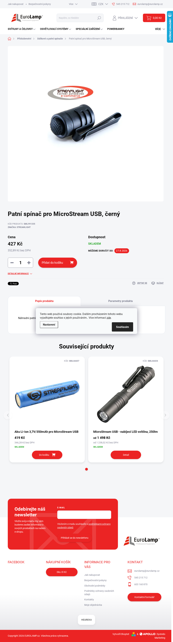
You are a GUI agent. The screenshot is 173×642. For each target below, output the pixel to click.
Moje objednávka (93, 605)
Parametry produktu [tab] (120, 301)
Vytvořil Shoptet (121, 634)
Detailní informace (18, 273)
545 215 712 (140, 577)
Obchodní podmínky (94, 585)
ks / (62, 572)
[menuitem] (22, 29)
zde (109, 317)
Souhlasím (122, 327)
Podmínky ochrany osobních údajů (99, 593)
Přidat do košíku (52, 262)
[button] (86, 469)
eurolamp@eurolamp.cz (146, 571)
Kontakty (89, 599)
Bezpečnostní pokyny (40, 4)
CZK (100, 4)
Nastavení (49, 324)
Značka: (19, 227)
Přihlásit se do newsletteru (74, 537)
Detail (126, 455)
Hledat (99, 18)
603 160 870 (140, 584)
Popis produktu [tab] (44, 301)
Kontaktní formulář (144, 597)
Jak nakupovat (15, 4)
